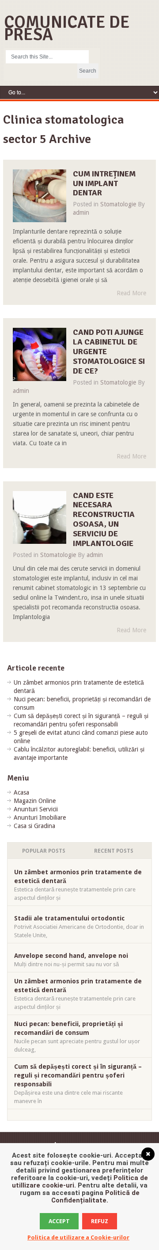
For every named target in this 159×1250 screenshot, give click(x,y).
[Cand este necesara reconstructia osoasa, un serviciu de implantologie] (39, 517)
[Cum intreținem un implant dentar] (39, 196)
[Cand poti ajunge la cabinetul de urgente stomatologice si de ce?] (39, 354)
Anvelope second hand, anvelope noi (71, 955)
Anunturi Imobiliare (40, 817)
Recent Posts (113, 851)
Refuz (99, 1221)
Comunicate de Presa (67, 28)
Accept (59, 1221)
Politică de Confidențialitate (95, 1196)
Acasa (21, 792)
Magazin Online (35, 800)
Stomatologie (118, 204)
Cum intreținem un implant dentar (104, 183)
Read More (131, 293)
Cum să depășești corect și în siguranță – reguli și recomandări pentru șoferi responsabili (78, 1075)
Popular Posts (43, 851)
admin (81, 212)
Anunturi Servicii (36, 809)
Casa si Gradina (34, 825)
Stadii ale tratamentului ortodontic (69, 918)
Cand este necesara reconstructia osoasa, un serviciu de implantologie (104, 519)
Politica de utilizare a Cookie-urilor (78, 1237)
